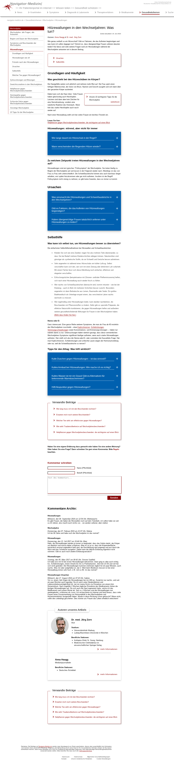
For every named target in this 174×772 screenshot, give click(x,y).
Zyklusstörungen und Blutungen (22, 80)
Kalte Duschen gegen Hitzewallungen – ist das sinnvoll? (79, 358)
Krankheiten (35, 12)
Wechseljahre (15, 28)
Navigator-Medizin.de (45, 746)
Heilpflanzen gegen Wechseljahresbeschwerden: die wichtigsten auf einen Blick (79, 123)
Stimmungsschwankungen (58, 330)
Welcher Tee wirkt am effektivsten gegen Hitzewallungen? (79, 421)
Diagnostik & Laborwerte (78, 12)
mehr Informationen (108, 649)
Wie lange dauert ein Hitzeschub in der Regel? (74, 138)
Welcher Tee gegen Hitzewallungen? (26, 75)
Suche (170, 12)
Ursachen (16, 66)
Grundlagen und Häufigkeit (22, 53)
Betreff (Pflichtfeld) (84, 473)
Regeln (116, 449)
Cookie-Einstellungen (104, 759)
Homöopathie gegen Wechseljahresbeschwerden (21, 96)
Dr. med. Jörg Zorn (81, 619)
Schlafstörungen (97, 327)
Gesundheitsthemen (151, 12)
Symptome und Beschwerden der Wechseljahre (23, 44)
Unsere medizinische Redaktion (81, 759)
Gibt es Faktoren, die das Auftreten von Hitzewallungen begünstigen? (78, 209)
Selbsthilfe (16, 71)
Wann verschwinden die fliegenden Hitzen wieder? (76, 146)
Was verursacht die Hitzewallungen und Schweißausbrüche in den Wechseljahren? (81, 198)
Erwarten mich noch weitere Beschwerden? (73, 415)
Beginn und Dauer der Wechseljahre (24, 39)
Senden (114, 498)
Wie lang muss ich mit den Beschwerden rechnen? (76, 409)
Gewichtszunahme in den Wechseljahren (26, 84)
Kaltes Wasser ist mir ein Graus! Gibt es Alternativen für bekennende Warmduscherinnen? (78, 377)
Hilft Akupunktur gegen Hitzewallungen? (71, 387)
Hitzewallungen (16, 49)
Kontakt (63, 759)
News (19, 12)
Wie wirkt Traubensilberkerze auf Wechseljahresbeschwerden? (80, 426)
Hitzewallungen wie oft (21, 58)
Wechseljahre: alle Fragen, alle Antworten (22, 33)
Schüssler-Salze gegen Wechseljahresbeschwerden (21, 102)
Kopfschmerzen (83, 327)
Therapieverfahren (105, 12)
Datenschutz (78, 757)
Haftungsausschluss (85, 751)
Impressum (65, 757)
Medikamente (127, 12)
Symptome (54, 12)
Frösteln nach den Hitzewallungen (25, 62)
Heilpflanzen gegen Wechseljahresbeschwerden (21, 90)
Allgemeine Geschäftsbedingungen (98, 757)
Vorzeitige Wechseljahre (19, 108)
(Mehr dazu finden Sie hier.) (65, 315)
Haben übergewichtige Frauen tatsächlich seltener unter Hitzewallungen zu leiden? (79, 220)
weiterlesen (115, 102)
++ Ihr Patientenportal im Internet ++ (58, 8)
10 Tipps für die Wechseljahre (21, 112)
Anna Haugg (61, 659)
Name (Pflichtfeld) (84, 468)
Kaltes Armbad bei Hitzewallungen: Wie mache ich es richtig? (81, 367)
